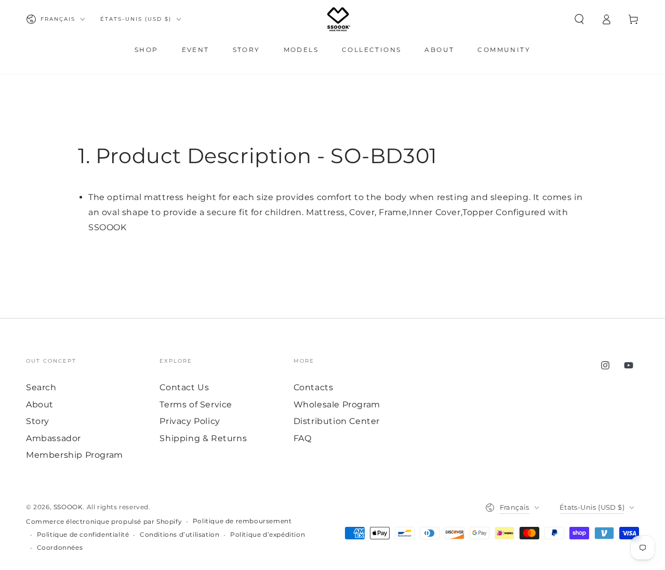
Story (37, 421)
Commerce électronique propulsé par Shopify (104, 521)
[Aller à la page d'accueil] (339, 19)
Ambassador (53, 438)
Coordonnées (60, 547)
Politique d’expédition (267, 534)
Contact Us (184, 387)
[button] (579, 19)
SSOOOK (68, 507)
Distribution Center (337, 421)
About (40, 404)
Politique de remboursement (242, 521)
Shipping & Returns (203, 438)
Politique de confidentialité (83, 534)
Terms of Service (195, 404)
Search (41, 387)
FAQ (303, 438)
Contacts (314, 387)
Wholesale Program (337, 404)
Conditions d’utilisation (179, 534)
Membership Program (74, 455)
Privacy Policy (189, 421)
